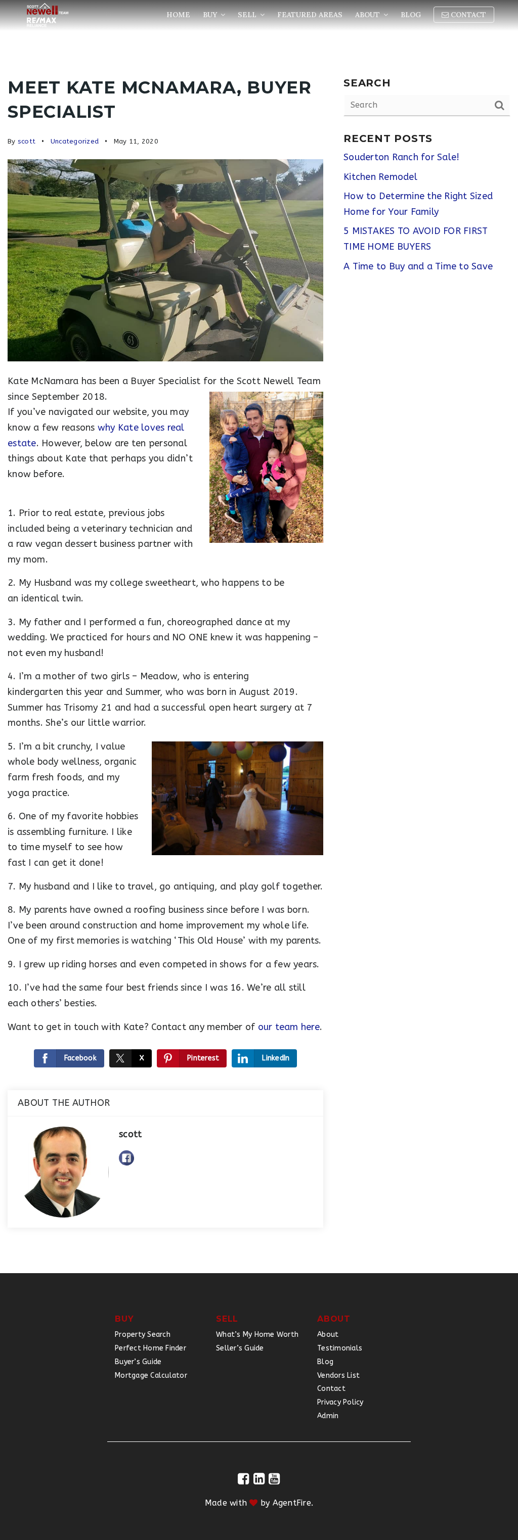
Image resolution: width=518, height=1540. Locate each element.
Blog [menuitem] (411, 14)
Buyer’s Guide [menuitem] (138, 1362)
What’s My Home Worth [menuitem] (257, 1334)
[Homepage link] (47, 15)
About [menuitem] (368, 14)
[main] (259, 636)
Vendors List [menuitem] (338, 1375)
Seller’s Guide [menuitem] (240, 1348)
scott (26, 141)
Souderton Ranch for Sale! (401, 157)
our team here (289, 1027)
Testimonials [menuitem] (339, 1348)
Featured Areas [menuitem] (309, 14)
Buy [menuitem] (211, 14)
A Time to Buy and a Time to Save (418, 266)
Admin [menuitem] (327, 1416)
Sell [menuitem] (248, 14)
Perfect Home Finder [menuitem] (150, 1348)
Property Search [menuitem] (142, 1334)
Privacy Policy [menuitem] (340, 1402)
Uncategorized (75, 141)
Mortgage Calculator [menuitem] (151, 1375)
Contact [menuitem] (467, 14)
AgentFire (292, 1503)
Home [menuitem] (178, 14)
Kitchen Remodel (380, 176)
